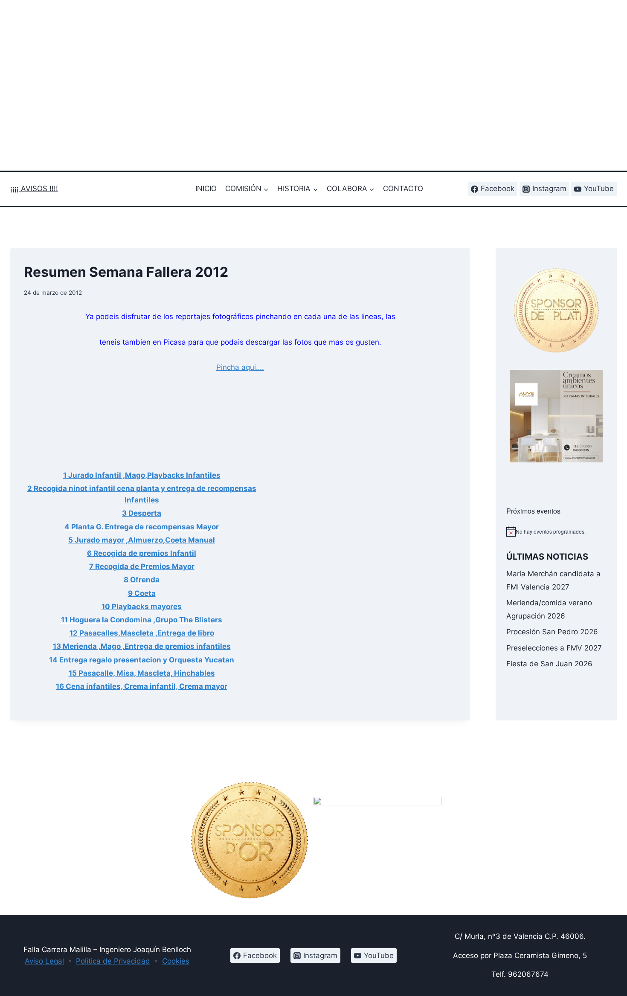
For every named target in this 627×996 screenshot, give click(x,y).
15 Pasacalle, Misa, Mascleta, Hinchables (142, 673)
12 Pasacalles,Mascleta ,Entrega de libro (142, 633)
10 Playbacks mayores (142, 606)
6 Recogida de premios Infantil (141, 553)
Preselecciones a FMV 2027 (554, 648)
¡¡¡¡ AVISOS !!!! (34, 188)
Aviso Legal (44, 961)
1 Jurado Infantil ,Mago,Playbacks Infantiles (142, 475)
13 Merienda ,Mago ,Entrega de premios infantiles (142, 646)
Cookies (175, 961)
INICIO (206, 188)
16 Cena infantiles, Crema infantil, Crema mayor (141, 686)
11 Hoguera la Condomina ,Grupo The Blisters (141, 620)
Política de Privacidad (113, 961)
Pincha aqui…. (240, 367)
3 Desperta (141, 513)
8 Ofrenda (142, 579)
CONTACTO (403, 188)
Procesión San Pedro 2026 (552, 631)
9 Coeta (142, 593)
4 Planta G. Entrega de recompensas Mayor (141, 527)
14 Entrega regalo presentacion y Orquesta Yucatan (141, 660)
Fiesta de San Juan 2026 (549, 663)
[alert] (556, 531)
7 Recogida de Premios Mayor (141, 566)
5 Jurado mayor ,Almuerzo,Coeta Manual (141, 540)
